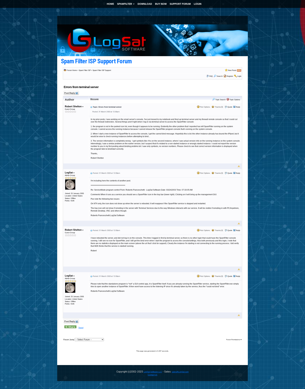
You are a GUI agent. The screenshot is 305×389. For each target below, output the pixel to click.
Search (220, 76)
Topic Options (234, 100)
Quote (229, 107)
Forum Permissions (233, 339)
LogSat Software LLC (153, 372)
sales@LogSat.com (180, 372)
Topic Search (220, 100)
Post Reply (70, 93)
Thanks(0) (218, 107)
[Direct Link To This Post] (91, 107)
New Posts (232, 70)
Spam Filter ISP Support (102, 70)
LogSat (69, 172)
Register (230, 76)
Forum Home (72, 70)
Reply (238, 107)
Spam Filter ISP (85, 70)
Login (239, 76)
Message (94, 99)
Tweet (80, 328)
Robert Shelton (73, 106)
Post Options (205, 107)
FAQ (211, 76)
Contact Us (152, 375)
